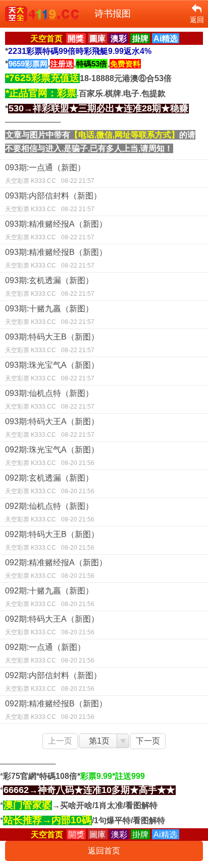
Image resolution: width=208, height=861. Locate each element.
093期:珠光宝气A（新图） (52, 371)
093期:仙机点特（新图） (49, 399)
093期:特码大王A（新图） (52, 427)
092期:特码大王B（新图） (52, 540)
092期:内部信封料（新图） (53, 681)
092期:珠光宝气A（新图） (52, 456)
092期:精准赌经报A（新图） (56, 568)
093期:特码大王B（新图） (52, 343)
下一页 (148, 741)
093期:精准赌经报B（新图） (56, 258)
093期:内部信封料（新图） (53, 202)
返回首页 (104, 850)
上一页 (60, 741)
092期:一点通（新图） (49, 653)
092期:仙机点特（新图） (49, 512)
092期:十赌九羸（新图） (49, 597)
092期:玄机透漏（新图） (49, 484)
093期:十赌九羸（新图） (49, 314)
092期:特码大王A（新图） (52, 625)
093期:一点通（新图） (49, 173)
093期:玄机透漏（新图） (49, 286)
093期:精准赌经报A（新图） (56, 230)
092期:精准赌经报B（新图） (56, 709)
